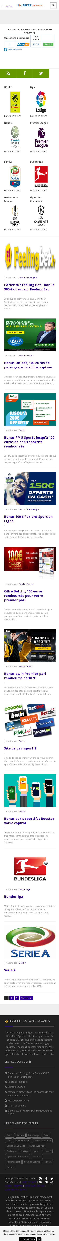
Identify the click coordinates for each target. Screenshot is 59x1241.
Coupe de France (42, 1140)
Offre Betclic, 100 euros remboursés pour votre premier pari (23, 595)
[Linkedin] (46, 1182)
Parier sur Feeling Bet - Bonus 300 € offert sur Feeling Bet (29, 287)
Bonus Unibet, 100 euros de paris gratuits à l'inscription (28, 365)
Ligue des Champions (17, 1156)
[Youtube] (51, 1182)
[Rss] (8, 74)
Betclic (10, 1135)
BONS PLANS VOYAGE (35, 1186)
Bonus (20, 1135)
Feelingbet (12, 1151)
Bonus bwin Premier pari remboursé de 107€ (25, 675)
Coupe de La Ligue (16, 1145)
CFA (8, 1140)
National (37, 1156)
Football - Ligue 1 (17, 1081)
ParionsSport (13, 1161)
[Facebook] (24, 74)
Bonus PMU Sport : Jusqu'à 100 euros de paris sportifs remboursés (29, 441)
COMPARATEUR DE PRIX (16, 1189)
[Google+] (40, 1182)
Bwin (46, 1135)
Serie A (10, 970)
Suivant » (26, 998)
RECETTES (18, 1186)
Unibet (10, 1167)
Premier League (17, 1105)
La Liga (24, 1151)
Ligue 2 (47, 1151)
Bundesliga (13, 896)
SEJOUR (8, 1186)
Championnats (22, 1140)
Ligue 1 (36, 1151)
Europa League (16, 1086)
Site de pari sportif (20, 748)
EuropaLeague (37, 1145)
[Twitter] (41, 74)
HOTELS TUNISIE (29, 1182)
